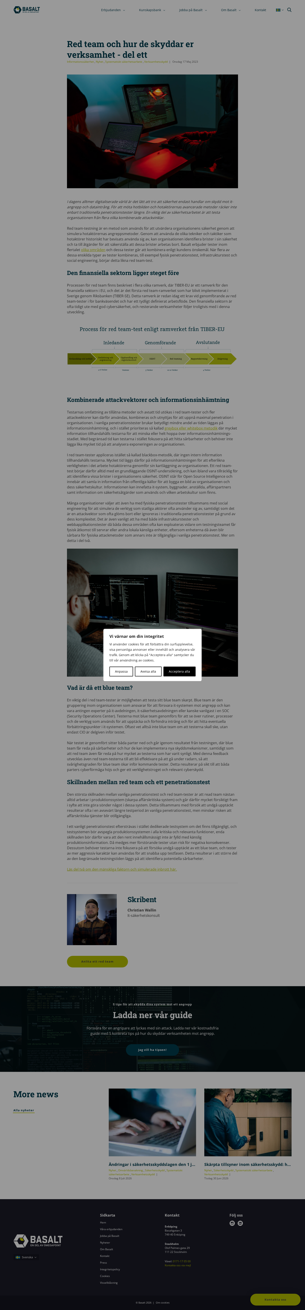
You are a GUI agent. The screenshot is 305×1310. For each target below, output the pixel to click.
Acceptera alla (179, 671)
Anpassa (121, 671)
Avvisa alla (148, 671)
